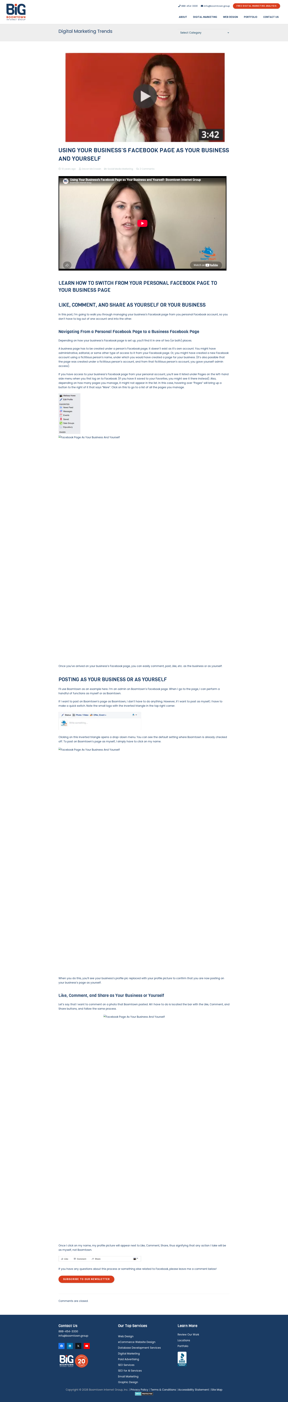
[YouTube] (87, 1346)
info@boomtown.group (73, 1336)
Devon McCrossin (91, 168)
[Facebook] (61, 1346)
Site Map (216, 1390)
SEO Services (126, 1365)
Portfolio (183, 1346)
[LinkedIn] (70, 1346)
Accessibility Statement (193, 1390)
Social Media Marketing (120, 168)
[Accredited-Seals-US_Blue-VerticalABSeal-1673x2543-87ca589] (204, 1359)
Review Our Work (188, 1334)
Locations (184, 1340)
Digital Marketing (129, 1353)
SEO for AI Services (130, 1370)
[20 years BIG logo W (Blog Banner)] (84, 1361)
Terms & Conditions (163, 1390)
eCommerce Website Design (136, 1342)
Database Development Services (139, 1348)
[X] (78, 1346)
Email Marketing (128, 1376)
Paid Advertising (128, 1359)
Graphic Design (128, 1382)
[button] (189, 16)
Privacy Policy (139, 1390)
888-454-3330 (68, 1331)
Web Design (126, 1336)
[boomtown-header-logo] (16, 12)
